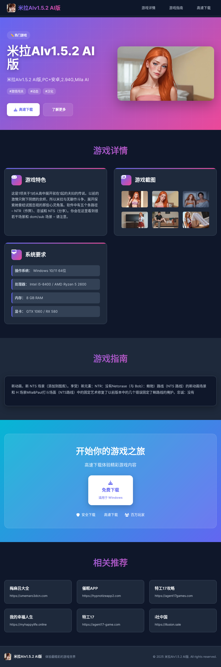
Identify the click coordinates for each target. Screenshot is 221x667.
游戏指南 (176, 8)
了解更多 (59, 109)
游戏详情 (148, 8)
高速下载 (204, 8)
